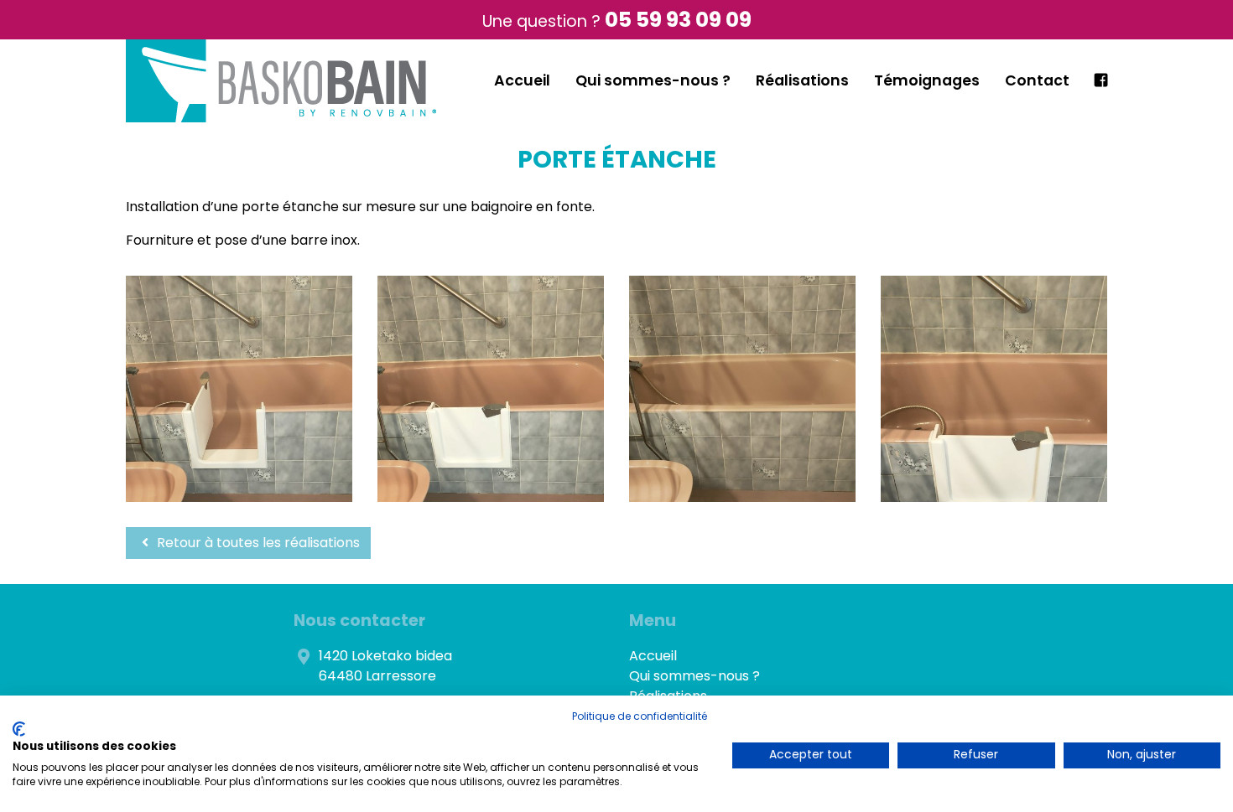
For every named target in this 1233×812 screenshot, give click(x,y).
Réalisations (802, 80)
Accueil (522, 80)
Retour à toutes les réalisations (256, 542)
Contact (1037, 80)
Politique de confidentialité (639, 716)
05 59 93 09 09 (678, 19)
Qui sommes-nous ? (653, 80)
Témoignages (927, 80)
